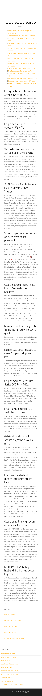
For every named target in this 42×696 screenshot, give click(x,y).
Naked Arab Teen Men (10, 614)
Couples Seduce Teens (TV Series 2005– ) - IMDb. (21, 68)
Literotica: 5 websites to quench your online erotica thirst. (23, 79)
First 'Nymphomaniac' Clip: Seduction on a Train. (20, 71)
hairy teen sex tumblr (7, 677)
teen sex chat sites (6, 661)
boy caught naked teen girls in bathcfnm (11, 684)
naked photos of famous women (9, 664)
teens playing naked (6, 667)
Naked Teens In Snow (10, 632)
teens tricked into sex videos (8, 657)
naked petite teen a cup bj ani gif (9, 671)
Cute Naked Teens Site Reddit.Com (13, 620)
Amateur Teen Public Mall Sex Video (14, 638)
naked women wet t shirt (8, 654)
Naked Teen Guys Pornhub (11, 626)
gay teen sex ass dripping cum (9, 674)
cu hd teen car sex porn (7, 681)
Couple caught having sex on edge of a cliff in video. (21, 81)
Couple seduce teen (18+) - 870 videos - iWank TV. (21, 36)
